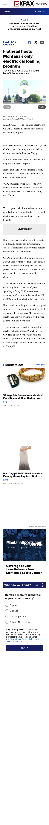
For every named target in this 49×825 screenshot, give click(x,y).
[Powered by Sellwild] (42, 527)
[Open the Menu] (4, 4)
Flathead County (9, 43)
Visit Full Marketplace (37, 365)
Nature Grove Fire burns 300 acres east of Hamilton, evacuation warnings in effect (24, 26)
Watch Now (41, 4)
